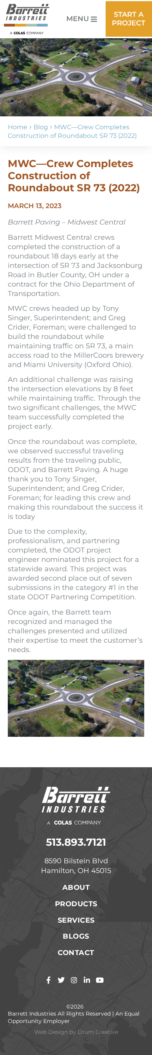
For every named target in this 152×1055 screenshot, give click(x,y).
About (76, 887)
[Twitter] (61, 980)
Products (76, 904)
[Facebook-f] (48, 980)
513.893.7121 (76, 842)
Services (76, 920)
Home (17, 127)
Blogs (76, 936)
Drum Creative (98, 1031)
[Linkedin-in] (86, 980)
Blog (41, 127)
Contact (76, 952)
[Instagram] (74, 980)
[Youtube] (99, 980)
